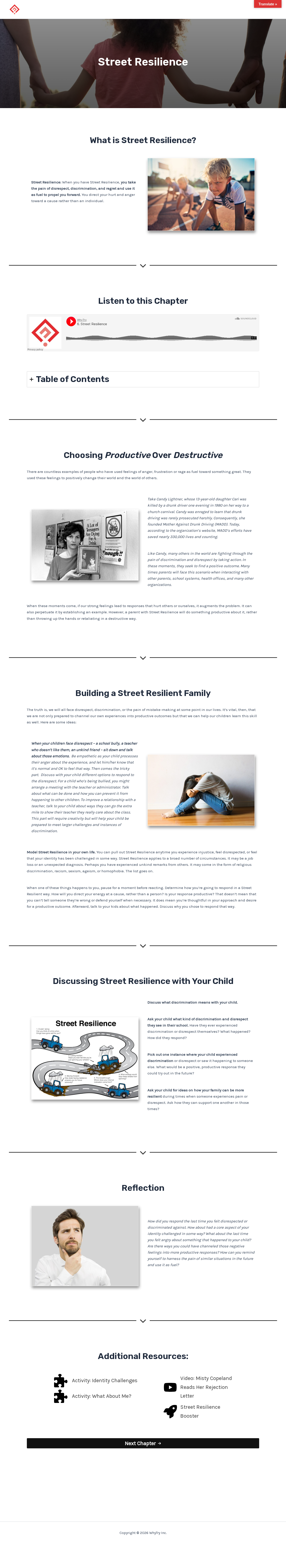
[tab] (143, 379)
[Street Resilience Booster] (198, 1411)
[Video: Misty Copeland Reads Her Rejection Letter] (198, 1387)
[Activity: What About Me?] (92, 1396)
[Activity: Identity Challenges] (95, 1380)
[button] (143, 1443)
